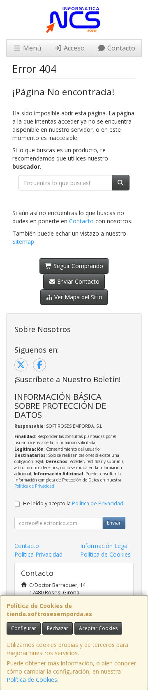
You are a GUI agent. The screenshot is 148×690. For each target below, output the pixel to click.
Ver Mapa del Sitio (77, 297)
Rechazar (57, 628)
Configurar (23, 628)
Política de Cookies (32, 679)
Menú (31, 48)
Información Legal (104, 546)
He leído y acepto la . (74, 503)
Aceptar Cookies (98, 628)
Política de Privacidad (34, 486)
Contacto (120, 48)
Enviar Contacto (77, 281)
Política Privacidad (38, 554)
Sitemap (23, 241)
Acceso (73, 48)
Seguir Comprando (77, 266)
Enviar (114, 522)
